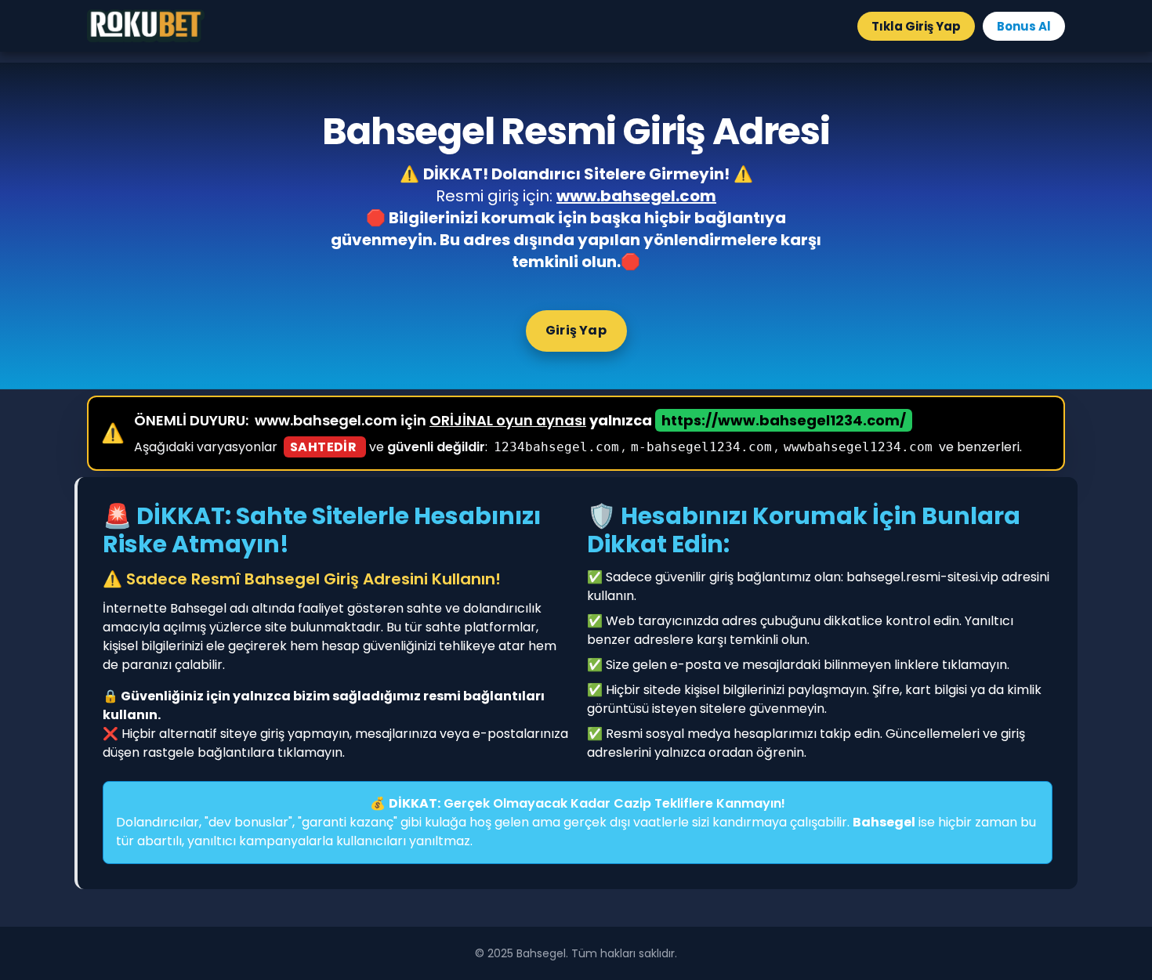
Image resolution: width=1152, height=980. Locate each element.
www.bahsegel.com (636, 196)
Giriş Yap (576, 330)
